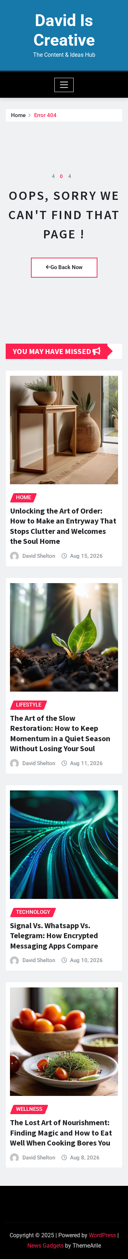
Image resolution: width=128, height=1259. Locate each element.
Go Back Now (66, 267)
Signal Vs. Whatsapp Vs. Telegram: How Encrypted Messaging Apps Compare (54, 935)
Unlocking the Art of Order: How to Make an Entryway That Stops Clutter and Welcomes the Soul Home (63, 526)
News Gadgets (45, 1245)
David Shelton (38, 556)
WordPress (102, 1235)
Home (18, 115)
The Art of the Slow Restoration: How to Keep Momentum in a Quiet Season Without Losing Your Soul (60, 733)
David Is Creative (64, 30)
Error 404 (45, 115)
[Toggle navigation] (64, 85)
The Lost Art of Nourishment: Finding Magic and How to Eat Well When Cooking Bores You (61, 1132)
